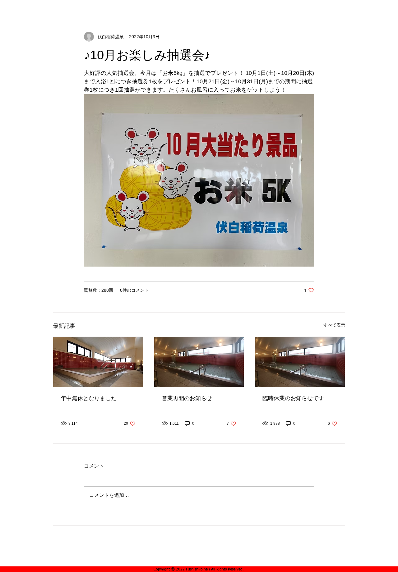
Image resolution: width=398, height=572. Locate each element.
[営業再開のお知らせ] (199, 362)
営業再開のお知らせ (187, 398)
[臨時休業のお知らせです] (300, 362)
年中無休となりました (89, 398)
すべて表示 (334, 325)
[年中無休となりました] (98, 362)
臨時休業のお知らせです (293, 398)
